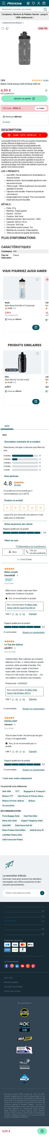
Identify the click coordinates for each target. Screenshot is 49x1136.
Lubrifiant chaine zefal (12, 835)
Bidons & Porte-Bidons (12, 23)
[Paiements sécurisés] (15, 947)
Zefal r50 (6, 825)
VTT (17, 791)
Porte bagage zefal (10, 816)
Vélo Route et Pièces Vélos (30, 796)
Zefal (3, 80)
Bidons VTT (7, 796)
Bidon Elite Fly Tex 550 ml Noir (17, 380)
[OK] (42, 893)
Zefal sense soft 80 (23, 825)
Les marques (10, 921)
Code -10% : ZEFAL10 (24, 135)
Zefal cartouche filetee (12, 840)
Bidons (32, 801)
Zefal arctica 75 (37, 830)
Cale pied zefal (30, 816)
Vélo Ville (6, 791)
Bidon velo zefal (9, 821)
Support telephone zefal (32, 821)
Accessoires (8, 805)
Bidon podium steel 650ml (13, 830)
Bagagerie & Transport (34, 791)
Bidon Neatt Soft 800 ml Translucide (20, 306)
